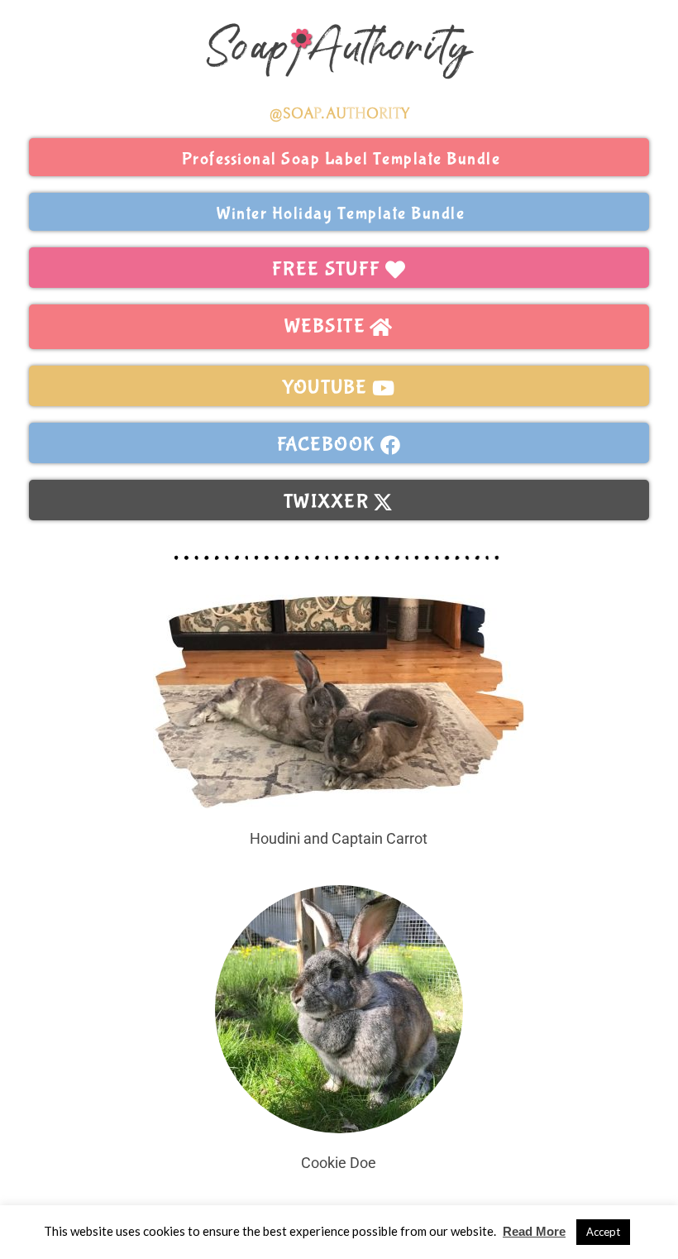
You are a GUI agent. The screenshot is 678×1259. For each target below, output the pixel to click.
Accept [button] (603, 1231)
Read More (534, 1230)
